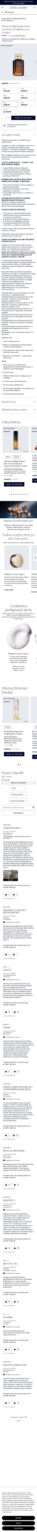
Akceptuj (19, 1518)
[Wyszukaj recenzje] (33, 807)
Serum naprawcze (8, 21)
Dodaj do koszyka (23, 118)
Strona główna (7, 19)
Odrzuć (18, 1523)
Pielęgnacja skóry (19, 19)
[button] (10, 875)
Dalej (19, 1420)
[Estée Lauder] (18, 7)
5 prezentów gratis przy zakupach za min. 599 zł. (18, 2)
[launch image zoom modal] (33, 77)
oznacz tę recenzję (9, 898)
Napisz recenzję (18, 783)
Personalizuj (18, 1528)
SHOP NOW (8, 590)
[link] (18, 646)
